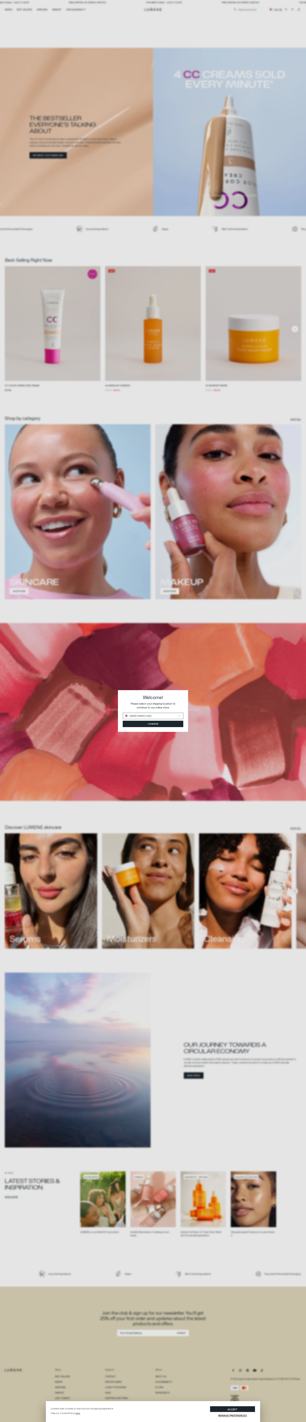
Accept (232, 1409)
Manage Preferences (232, 1415)
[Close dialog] (211, 694)
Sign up (202, 736)
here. (77, 1413)
